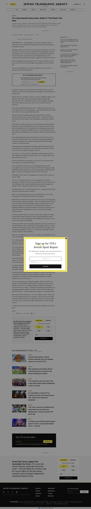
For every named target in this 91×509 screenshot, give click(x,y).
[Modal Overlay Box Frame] (45, 254)
